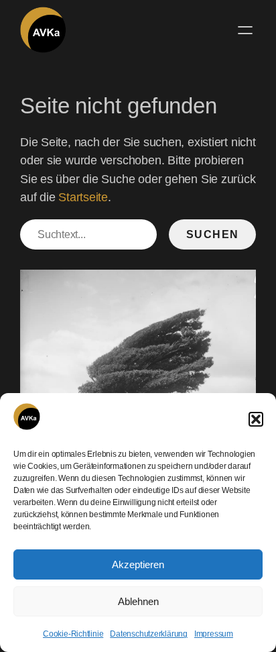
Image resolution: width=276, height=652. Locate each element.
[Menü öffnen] (245, 30)
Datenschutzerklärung (149, 634)
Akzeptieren (138, 564)
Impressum (213, 634)
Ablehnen (138, 601)
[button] (256, 419)
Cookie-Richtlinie (73, 634)
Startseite (83, 197)
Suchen (212, 234)
